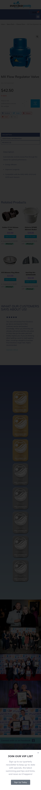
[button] (38, 752)
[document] (20, 395)
